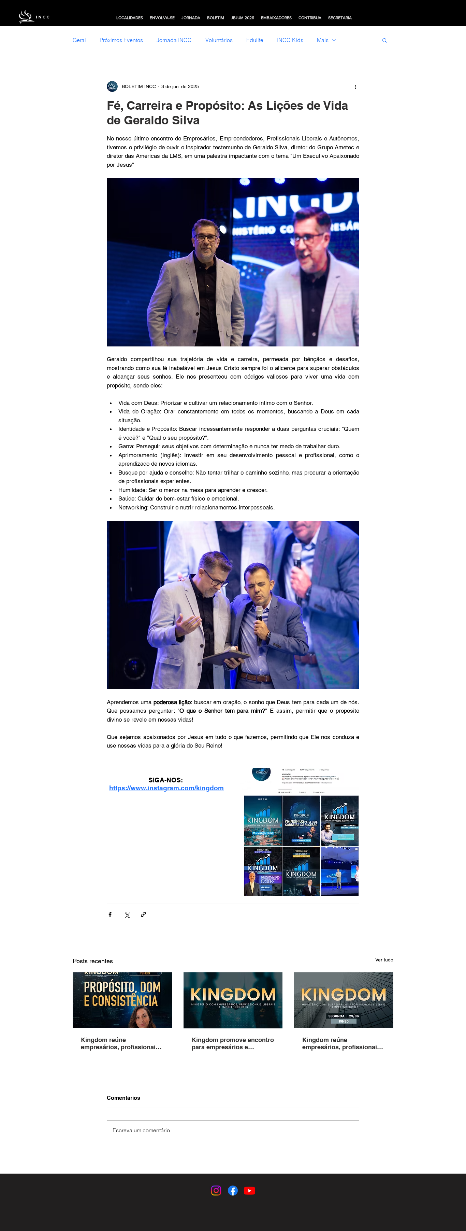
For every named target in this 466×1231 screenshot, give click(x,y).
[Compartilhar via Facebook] (110, 914)
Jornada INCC (174, 40)
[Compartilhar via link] (143, 914)
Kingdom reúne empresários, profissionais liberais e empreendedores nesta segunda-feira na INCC (341, 1043)
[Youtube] (249, 1190)
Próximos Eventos (121, 40)
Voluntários (219, 40)
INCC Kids (290, 40)
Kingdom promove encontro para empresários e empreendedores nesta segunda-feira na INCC (233, 1043)
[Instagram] (216, 1190)
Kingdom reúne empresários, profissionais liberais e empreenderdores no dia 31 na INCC (121, 1043)
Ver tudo (384, 959)
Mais (323, 40)
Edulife (254, 40)
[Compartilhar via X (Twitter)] (126, 914)
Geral (79, 40)
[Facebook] (232, 1190)
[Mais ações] (355, 86)
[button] (129, 17)
